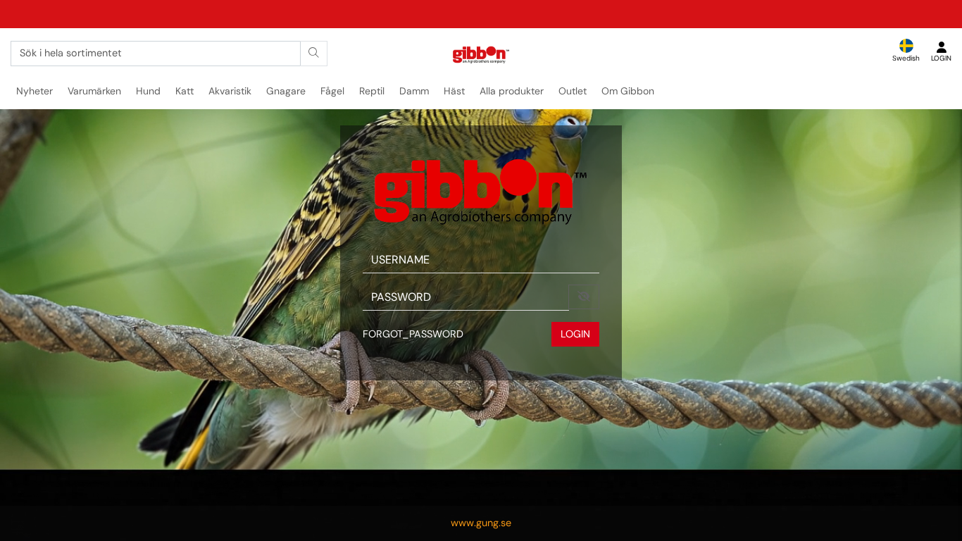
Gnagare (286, 91)
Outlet (572, 91)
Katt (184, 91)
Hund (148, 91)
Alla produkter (512, 91)
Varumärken (94, 91)
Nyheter (34, 91)
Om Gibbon (627, 91)
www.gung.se (481, 522)
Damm (414, 91)
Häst (454, 91)
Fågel (332, 91)
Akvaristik (229, 91)
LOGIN (575, 334)
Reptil (372, 91)
